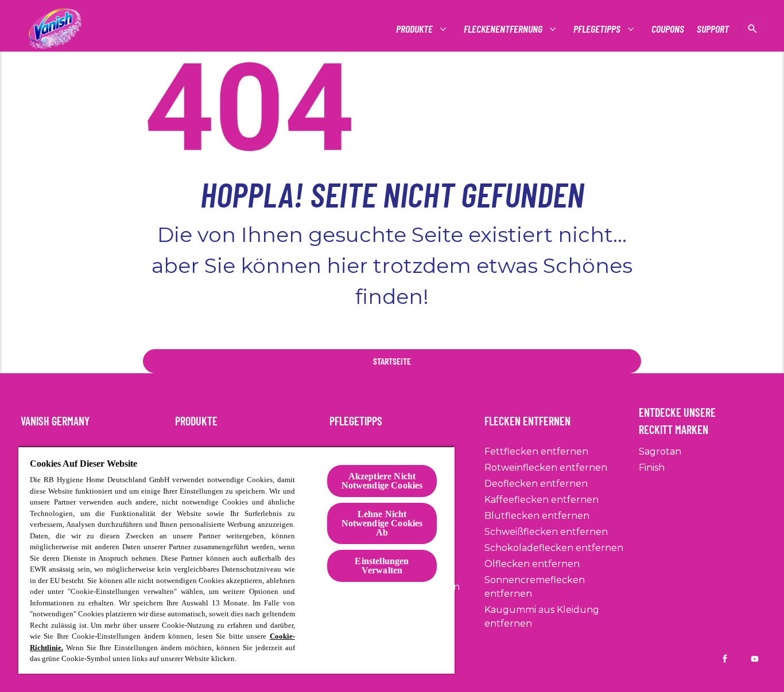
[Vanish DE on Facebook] (725, 659)
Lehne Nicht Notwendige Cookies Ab (382, 523)
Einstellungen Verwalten (382, 565)
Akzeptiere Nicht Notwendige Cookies (382, 480)
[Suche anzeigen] (752, 28)
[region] (236, 560)
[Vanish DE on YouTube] (755, 659)
